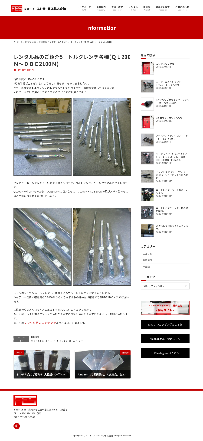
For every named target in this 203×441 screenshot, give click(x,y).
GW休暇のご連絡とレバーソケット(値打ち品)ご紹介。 (172, 101)
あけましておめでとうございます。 (172, 227)
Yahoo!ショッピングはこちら (165, 324)
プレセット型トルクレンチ (71, 340)
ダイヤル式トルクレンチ (44, 340)
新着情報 (35, 337)
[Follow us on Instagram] (16, 426)
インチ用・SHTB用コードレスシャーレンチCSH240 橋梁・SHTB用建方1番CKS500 (171, 156)
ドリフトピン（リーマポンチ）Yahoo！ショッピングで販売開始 (172, 175)
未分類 (146, 266)
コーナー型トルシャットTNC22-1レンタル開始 (168, 83)
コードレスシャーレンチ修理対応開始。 (172, 209)
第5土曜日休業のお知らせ (169, 117)
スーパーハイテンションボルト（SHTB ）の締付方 (172, 137)
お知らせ (147, 253)
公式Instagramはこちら (165, 353)
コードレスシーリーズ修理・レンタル (172, 191)
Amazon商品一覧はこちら (165, 339)
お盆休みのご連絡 (165, 63)
